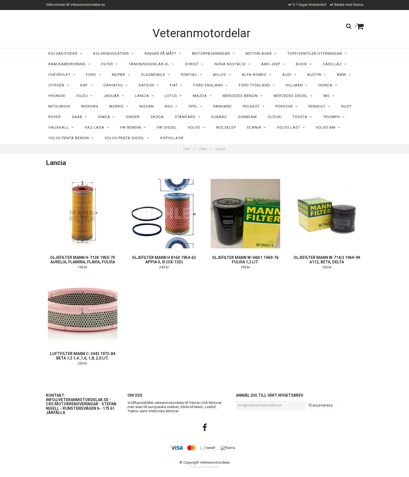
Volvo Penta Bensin (69, 138)
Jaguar (113, 96)
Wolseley (226, 127)
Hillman (295, 85)
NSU (170, 106)
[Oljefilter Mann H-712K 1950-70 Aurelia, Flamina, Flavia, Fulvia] (82, 213)
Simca (105, 117)
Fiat (175, 85)
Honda (327, 85)
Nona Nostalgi (231, 64)
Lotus (172, 96)
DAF (85, 85)
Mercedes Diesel (292, 96)
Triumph (332, 117)
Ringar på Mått (162, 53)
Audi (288, 75)
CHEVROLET (60, 75)
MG (328, 96)
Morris (117, 106)
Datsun (147, 85)
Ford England (209, 85)
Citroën (57, 85)
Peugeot (252, 106)
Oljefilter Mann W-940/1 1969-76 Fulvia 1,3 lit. (245, 259)
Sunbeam (247, 117)
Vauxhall (59, 127)
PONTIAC (190, 75)
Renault (318, 106)
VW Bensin (131, 127)
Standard (186, 117)
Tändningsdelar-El (150, 64)
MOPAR (119, 75)
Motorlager (260, 53)
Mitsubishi (59, 106)
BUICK (302, 64)
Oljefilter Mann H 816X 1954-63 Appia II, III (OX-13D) (164, 259)
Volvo (195, 127)
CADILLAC (333, 64)
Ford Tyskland (255, 85)
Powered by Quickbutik (204, 466)
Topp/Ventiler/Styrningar (315, 53)
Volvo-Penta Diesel (126, 138)
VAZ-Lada (96, 127)
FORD (92, 75)
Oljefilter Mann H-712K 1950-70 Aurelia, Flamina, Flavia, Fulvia (82, 259)
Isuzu (83, 96)
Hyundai (56, 96)
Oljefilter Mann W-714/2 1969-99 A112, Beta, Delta (327, 259)
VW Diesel (167, 127)
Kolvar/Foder (64, 53)
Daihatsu (114, 85)
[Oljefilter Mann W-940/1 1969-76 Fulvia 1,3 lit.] (245, 213)
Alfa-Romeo (255, 75)
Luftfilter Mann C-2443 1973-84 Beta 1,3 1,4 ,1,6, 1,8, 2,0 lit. (82, 355)
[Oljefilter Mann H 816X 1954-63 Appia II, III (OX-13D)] (164, 213)
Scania (255, 127)
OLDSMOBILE (154, 75)
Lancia (143, 96)
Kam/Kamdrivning (68, 64)
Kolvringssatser (112, 53)
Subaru (219, 117)
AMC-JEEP (271, 64)
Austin (315, 75)
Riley (346, 106)
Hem (189, 149)
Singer (133, 117)
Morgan (89, 106)
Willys (220, 75)
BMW (343, 75)
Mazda (201, 96)
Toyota (301, 117)
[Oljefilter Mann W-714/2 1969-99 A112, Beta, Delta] (327, 213)
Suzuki (275, 117)
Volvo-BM (327, 127)
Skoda (157, 117)
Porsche (285, 106)
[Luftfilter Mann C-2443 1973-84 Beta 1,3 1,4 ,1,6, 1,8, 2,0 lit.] (82, 309)
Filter (108, 64)
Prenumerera (320, 405)
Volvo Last (289, 127)
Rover (54, 117)
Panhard (222, 106)
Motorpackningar (212, 53)
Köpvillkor (172, 138)
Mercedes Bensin (241, 96)
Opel (194, 106)
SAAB (78, 117)
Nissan (146, 106)
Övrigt (193, 64)
